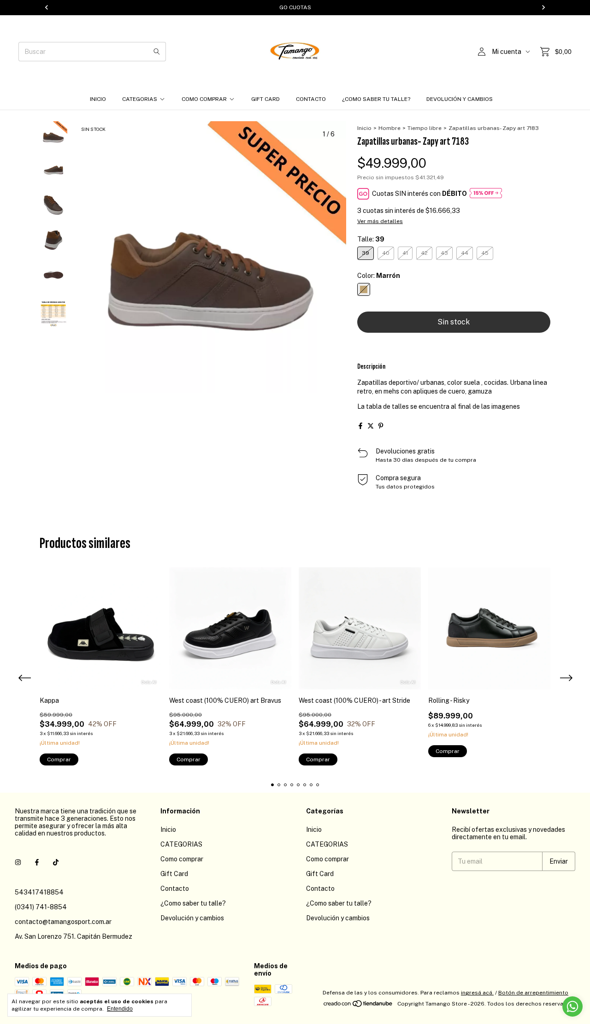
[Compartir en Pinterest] (381, 426)
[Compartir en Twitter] (370, 426)
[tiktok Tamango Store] (56, 862)
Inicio (98, 99)
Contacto (311, 99)
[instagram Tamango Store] (18, 862)
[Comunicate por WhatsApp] (572, 1006)
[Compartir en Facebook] (360, 426)
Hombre (389, 128)
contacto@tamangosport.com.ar (63, 921)
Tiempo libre (424, 128)
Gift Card (265, 99)
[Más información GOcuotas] (486, 194)
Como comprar (204, 99)
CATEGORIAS (139, 99)
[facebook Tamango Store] (37, 862)
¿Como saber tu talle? (376, 99)
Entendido (120, 1009)
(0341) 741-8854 (41, 907)
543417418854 (39, 892)
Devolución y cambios (459, 99)
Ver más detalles (380, 221)
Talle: (370, 239)
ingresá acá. (477, 992)
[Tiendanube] (358, 1006)
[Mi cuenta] (481, 52)
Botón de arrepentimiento (533, 992)
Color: (378, 275)
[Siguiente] (59, 368)
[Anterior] (48, 368)
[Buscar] (157, 51)
